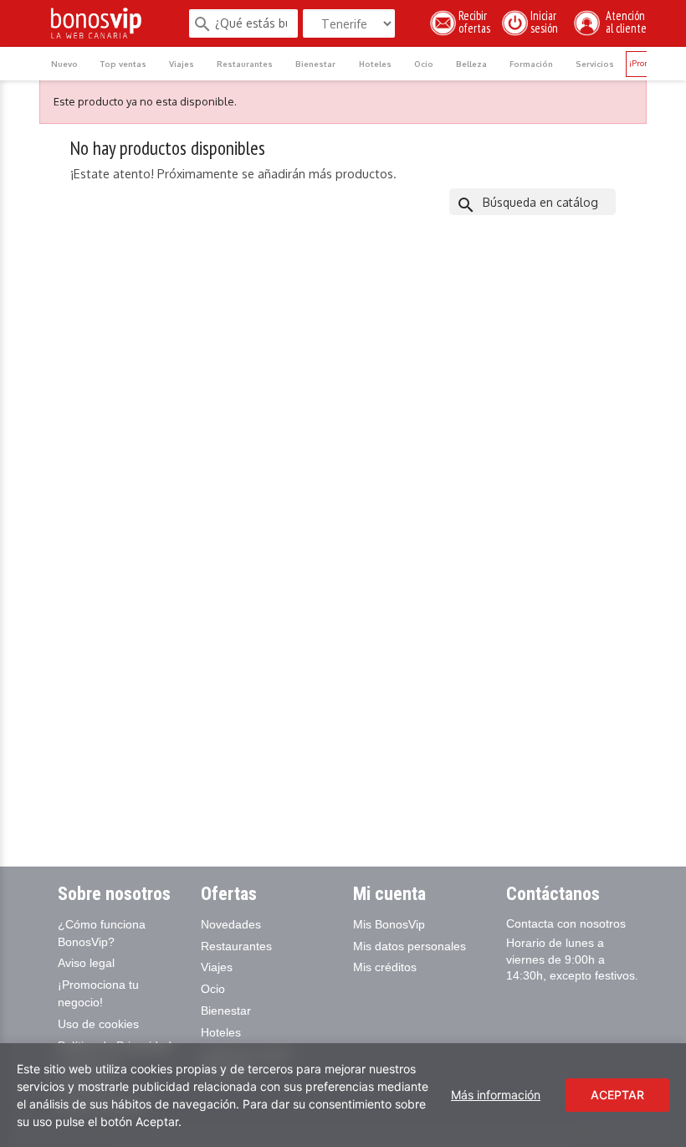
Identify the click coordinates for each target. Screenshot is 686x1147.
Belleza (471, 64)
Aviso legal (86, 963)
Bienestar (315, 64)
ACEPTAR (617, 1095)
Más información (495, 1095)
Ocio (423, 64)
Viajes (181, 64)
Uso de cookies (98, 1024)
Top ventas (123, 64)
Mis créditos (385, 967)
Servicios (595, 64)
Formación (531, 64)
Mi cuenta (389, 893)
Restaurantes (245, 64)
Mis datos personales (409, 946)
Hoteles (375, 64)
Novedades (231, 924)
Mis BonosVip (389, 924)
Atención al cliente (624, 22)
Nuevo (64, 64)
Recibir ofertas (474, 22)
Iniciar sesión (547, 22)
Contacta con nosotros (566, 923)
